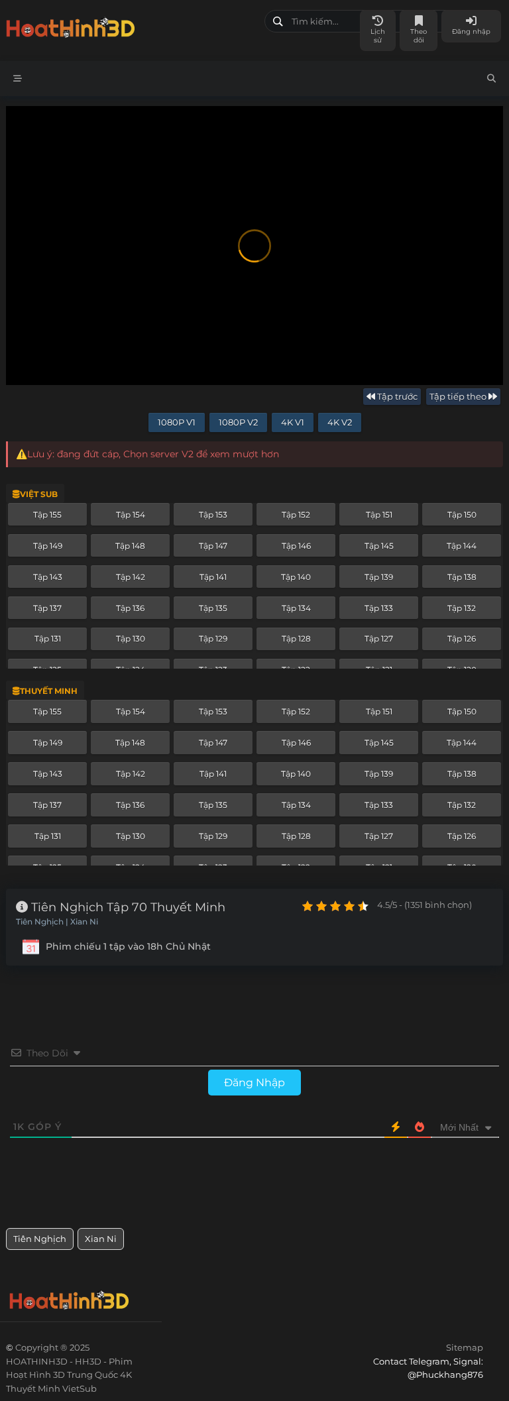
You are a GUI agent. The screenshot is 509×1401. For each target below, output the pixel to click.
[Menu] (17, 78)
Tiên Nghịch (39, 1238)
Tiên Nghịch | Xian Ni (57, 921)
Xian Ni (101, 1238)
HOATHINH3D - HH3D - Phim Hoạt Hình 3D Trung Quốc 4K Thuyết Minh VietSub (130, 25)
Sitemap (464, 1347)
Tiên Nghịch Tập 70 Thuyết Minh (126, 907)
